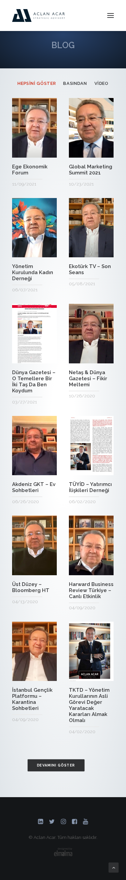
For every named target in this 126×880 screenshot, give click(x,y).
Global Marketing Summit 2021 (90, 170)
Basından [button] (75, 83)
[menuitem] (36, 83)
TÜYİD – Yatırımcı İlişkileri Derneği (90, 487)
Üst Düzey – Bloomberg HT (30, 587)
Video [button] (101, 83)
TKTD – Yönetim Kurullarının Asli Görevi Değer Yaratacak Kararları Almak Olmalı (89, 705)
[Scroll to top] (114, 867)
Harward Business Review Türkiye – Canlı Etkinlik (91, 590)
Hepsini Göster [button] (36, 83)
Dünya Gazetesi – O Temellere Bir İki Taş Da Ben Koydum (33, 381)
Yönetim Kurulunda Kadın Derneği (32, 272)
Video (24, 149)
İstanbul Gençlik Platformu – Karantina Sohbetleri (32, 699)
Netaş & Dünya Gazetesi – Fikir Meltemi (88, 378)
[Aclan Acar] (38, 15)
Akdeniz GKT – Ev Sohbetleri (33, 487)
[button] (110, 15)
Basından (42, 149)
